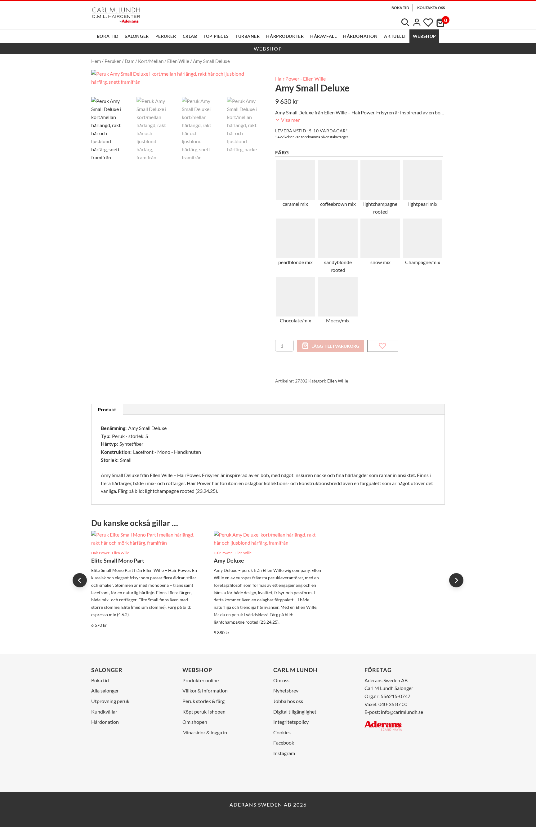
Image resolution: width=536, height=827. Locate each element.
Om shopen (194, 722)
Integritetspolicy (291, 722)
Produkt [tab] (107, 409)
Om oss (281, 680)
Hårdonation (360, 36)
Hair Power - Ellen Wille (300, 79)
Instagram (284, 753)
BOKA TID (400, 7)
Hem (96, 61)
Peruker (165, 36)
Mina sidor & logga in (204, 732)
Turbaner (247, 36)
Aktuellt (395, 36)
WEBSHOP (424, 36)
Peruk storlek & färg (203, 701)
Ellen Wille (178, 61)
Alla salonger (105, 690)
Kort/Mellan (150, 61)
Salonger (137, 36)
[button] (382, 346)
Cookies (282, 732)
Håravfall (323, 36)
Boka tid (107, 36)
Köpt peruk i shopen (204, 711)
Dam (129, 61)
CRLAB (190, 36)
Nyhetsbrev (285, 690)
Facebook (283, 742)
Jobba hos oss (288, 701)
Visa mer (290, 120)
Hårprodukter (285, 36)
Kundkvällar (104, 711)
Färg (282, 152)
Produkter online (200, 680)
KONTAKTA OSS (431, 7)
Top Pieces (216, 36)
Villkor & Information (205, 690)
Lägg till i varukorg (335, 346)
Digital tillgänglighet (294, 711)
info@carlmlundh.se (402, 712)
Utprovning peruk (110, 701)
